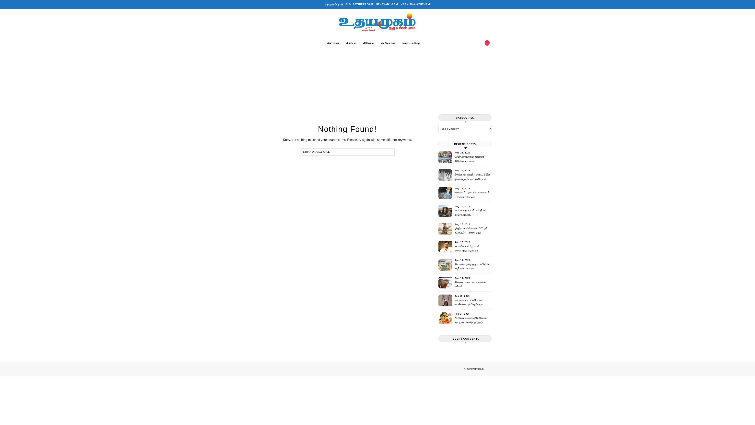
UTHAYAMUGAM (387, 4)
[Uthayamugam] (377, 23)
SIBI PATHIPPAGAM (359, 4)
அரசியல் (351, 43)
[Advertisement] (377, 76)
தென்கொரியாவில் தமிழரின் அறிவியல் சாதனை (469, 159)
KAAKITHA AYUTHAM (415, 4)
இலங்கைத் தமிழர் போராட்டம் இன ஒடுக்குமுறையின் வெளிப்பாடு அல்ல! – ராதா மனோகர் (473, 177)
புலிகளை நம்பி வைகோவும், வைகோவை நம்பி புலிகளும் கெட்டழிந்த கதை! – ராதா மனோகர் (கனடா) (469, 302)
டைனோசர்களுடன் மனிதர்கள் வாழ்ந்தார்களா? (470, 212)
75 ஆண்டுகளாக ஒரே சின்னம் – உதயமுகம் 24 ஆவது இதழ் (472, 320)
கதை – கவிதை (411, 43)
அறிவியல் (368, 43)
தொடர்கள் (333, 43)
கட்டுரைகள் (388, 43)
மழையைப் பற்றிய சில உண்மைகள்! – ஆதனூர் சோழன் (472, 194)
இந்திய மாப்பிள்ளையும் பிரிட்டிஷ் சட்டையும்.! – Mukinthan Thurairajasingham (471, 231)
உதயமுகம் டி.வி (334, 4)
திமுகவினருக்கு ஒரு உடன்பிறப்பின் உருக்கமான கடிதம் (473, 266)
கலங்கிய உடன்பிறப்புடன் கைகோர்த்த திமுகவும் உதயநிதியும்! (467, 249)
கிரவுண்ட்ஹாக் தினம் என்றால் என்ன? (470, 284)
